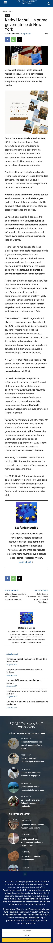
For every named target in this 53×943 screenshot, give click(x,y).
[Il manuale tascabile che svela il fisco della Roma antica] (13, 743)
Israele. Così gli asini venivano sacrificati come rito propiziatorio (32, 842)
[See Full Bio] (32, 562)
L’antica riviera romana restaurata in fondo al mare (26, 692)
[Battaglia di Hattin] (13, 870)
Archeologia (26, 738)
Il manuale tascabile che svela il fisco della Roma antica (26, 660)
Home (5, 11)
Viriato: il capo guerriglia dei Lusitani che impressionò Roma (15, 597)
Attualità (25, 868)
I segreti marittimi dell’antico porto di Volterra (24, 671)
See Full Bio (25, 562)
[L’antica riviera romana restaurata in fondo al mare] (13, 787)
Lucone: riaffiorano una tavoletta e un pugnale (24, 681)
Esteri (11, 11)
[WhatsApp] (13, 39)
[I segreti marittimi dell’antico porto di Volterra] (13, 758)
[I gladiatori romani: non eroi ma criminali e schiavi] (13, 824)
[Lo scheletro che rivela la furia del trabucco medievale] (13, 801)
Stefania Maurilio (13, 34)
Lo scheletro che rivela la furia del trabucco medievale (27, 703)
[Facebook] (7, 39)
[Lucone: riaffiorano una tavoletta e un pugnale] (13, 773)
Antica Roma (26, 820)
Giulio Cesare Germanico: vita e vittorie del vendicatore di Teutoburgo (37, 598)
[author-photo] (26, 624)
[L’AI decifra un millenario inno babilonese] (13, 855)
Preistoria (26, 834)
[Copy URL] (19, 39)
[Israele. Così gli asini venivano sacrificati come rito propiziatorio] (13, 838)
